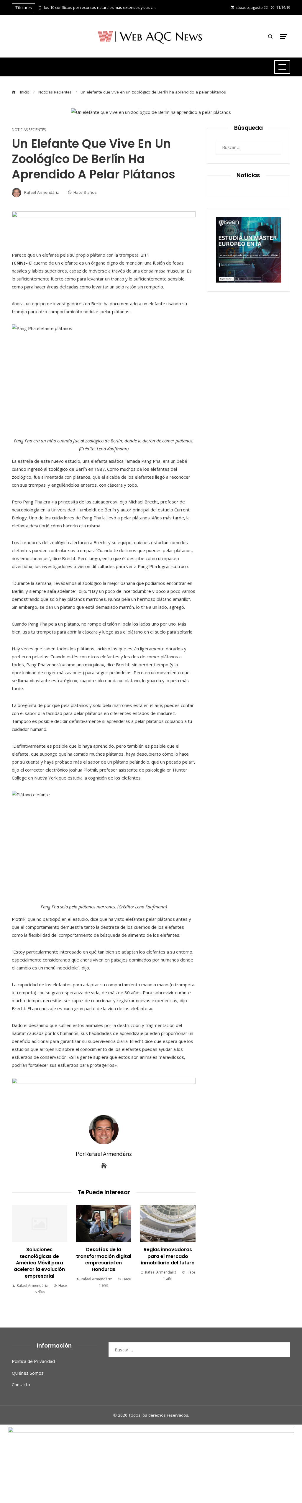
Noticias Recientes (29, 130)
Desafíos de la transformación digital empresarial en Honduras (103, 1259)
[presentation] (39, 6)
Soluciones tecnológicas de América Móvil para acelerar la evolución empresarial (39, 1262)
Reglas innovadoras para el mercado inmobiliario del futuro (168, 1256)
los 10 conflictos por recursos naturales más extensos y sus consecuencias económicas (100, 7)
